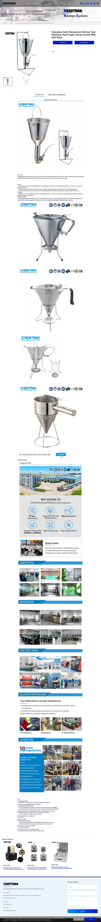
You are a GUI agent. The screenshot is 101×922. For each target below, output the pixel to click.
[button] (48, 53)
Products (43, 3)
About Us (35, 3)
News (49, 3)
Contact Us (63, 3)
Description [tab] (39, 95)
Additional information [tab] (56, 95)
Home (28, 3)
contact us (63, 42)
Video (55, 3)
